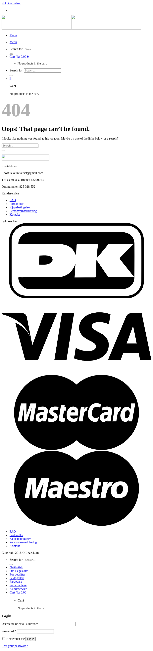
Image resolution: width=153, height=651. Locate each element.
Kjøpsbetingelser (20, 207)
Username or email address (20, 623)
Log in (30, 638)
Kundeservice (18, 589)
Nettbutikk (16, 567)
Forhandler (16, 203)
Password (9, 631)
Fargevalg (16, 581)
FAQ (13, 200)
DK (14, 10)
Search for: (16, 49)
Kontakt (15, 214)
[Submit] (11, 54)
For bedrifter (17, 574)
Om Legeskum (19, 571)
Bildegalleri (17, 578)
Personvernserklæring (23, 211)
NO (20, 10)
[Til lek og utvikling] (71, 28)
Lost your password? (15, 646)
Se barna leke (18, 585)
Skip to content (11, 3)
